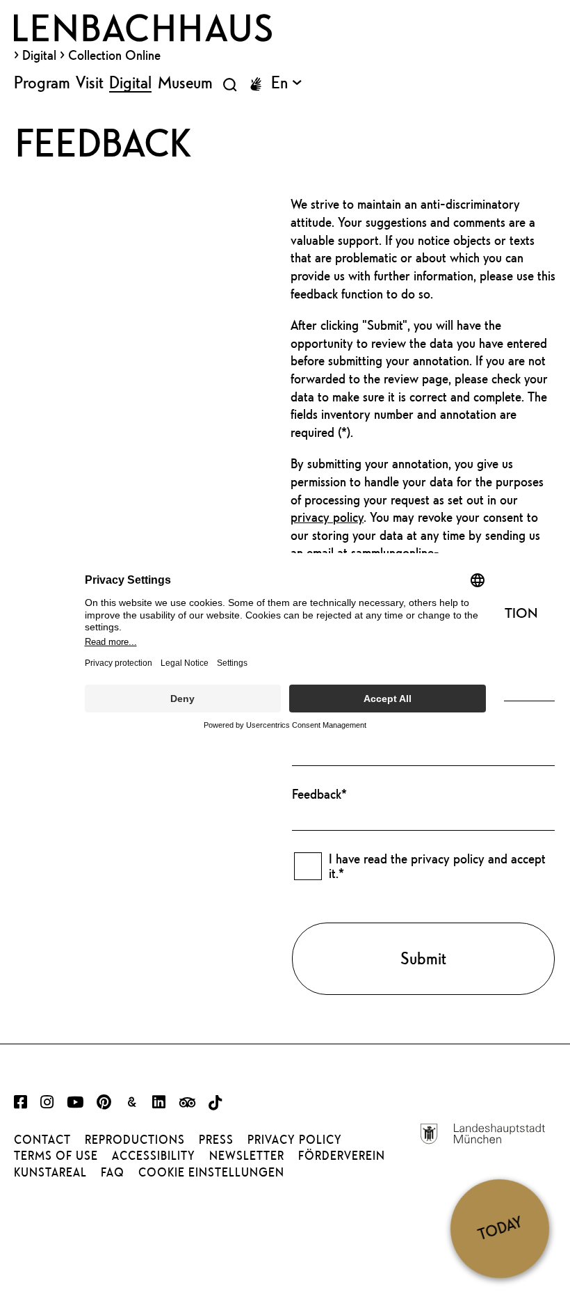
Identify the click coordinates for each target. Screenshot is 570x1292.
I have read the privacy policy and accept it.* (437, 866)
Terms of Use (56, 1155)
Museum (185, 82)
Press (216, 1139)
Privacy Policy (294, 1139)
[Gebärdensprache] (256, 84)
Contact (42, 1139)
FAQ (112, 1172)
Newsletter (246, 1155)
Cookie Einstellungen (211, 1172)
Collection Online (114, 55)
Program (42, 82)
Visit (90, 82)
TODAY (499, 1228)
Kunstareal (50, 1172)
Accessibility (153, 1155)
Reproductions (135, 1139)
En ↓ (286, 82)
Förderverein (341, 1155)
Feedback (319, 793)
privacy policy (327, 517)
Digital (39, 55)
